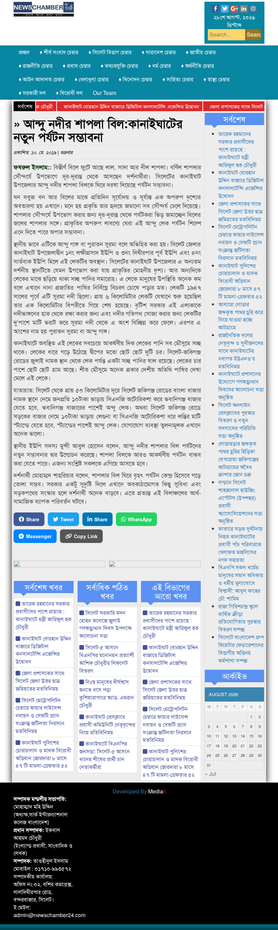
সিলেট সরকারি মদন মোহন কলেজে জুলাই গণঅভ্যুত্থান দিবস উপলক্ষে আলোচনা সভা (105, 624)
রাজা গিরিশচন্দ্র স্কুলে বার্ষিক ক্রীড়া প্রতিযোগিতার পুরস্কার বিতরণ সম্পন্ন (239, 617)
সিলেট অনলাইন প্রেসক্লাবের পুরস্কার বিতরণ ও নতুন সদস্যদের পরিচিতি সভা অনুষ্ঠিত (237, 420)
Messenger (39, 536)
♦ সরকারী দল (32, 93)
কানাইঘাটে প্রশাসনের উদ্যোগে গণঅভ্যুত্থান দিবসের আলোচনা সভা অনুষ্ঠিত (241, 385)
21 (243, 745)
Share (32, 519)
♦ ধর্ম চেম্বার (159, 65)
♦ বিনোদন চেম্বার (135, 79)
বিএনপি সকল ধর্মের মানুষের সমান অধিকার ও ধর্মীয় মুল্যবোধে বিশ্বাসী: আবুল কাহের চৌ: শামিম (240, 582)
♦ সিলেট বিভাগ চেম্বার (110, 52)
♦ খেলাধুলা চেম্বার (91, 79)
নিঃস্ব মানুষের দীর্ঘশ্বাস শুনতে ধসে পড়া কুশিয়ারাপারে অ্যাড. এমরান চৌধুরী (106, 693)
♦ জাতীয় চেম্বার (201, 52)
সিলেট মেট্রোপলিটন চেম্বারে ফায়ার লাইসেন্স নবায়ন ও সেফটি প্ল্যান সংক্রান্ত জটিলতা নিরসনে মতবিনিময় (40, 715)
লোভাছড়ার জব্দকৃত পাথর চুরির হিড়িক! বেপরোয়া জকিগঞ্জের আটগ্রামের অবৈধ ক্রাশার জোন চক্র (238, 459)
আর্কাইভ (234, 675)
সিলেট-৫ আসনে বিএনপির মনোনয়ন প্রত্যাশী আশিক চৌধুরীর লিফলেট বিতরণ (106, 658)
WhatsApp (140, 519)
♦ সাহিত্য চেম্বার (177, 79)
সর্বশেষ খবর (43, 587)
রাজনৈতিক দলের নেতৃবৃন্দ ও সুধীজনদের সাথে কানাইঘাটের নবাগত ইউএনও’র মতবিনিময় (240, 350)
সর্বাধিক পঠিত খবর (107, 592)
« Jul (210, 773)
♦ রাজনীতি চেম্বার (36, 65)
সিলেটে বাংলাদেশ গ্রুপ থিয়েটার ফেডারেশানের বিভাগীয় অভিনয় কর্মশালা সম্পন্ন (241, 648)
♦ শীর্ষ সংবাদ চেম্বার (59, 52)
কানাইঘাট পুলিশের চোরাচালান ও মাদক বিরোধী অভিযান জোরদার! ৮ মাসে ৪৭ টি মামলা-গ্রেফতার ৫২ (43, 754)
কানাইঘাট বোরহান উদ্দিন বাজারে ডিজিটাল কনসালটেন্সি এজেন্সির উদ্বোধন (119, 106)
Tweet (67, 519)
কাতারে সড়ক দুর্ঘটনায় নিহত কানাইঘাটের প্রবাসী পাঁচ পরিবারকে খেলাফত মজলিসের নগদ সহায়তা (240, 544)
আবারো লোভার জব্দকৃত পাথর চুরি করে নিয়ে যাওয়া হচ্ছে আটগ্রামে (240, 315)
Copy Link (86, 536)
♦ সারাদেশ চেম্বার (159, 52)
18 (217, 745)
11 (217, 736)
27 (234, 755)
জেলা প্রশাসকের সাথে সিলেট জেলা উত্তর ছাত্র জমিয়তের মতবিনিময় (40, 680)
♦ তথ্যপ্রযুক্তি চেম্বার (119, 65)
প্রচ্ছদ (24, 52)
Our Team (104, 93)
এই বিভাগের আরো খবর (171, 592)
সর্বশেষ (234, 119)
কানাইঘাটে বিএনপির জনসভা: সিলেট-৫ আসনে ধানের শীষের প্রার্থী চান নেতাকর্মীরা (104, 755)
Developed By (139, 791)
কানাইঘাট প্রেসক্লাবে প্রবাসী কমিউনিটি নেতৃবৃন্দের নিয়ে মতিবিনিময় (107, 724)
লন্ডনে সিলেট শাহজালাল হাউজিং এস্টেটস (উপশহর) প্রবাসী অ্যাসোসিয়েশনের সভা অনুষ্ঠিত (240, 501)
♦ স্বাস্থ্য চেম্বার (216, 79)
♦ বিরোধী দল (69, 93)
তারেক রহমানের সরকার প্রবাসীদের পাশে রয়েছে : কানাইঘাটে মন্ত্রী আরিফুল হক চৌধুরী (44, 615)
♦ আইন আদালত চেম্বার (41, 79)
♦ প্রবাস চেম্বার (77, 65)
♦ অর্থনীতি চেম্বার (197, 65)
